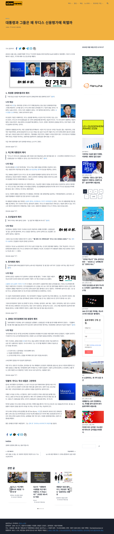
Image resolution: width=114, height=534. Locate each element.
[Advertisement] (93, 106)
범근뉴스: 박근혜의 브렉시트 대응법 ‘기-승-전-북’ (17, 489)
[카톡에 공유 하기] (24, 48)
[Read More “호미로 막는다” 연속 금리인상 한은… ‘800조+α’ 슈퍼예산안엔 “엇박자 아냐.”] (93, 249)
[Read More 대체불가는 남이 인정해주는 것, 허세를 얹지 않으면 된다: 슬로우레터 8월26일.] (93, 391)
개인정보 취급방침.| (77, 530)
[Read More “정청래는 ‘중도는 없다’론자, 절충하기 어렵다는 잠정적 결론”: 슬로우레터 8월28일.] (93, 167)
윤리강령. (87, 530)
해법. (81, 3)
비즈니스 (7, 18)
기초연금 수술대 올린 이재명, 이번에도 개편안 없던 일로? (92, 155)
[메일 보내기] (31, 48)
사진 (13, 105)
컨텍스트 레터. (88, 175)
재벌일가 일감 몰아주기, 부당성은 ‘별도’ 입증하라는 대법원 (63, 491)
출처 (52, 97)
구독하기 (89, 352)
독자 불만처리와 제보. (97, 530)
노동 (83, 375)
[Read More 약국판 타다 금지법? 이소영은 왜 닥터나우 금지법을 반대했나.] (93, 417)
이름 (86, 336)
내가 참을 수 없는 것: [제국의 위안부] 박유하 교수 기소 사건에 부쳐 (22, 454)
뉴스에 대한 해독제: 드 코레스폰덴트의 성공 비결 (61, 452)
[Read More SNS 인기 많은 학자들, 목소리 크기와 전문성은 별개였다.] (93, 301)
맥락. (93, 424)
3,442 (93, 196)
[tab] (37, 508)
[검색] (99, 446)
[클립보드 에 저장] (34, 48)
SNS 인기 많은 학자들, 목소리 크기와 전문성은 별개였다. (92, 312)
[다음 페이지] (70, 489)
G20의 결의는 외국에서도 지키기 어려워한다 (38, 201)
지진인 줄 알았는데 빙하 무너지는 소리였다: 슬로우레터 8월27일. (93, 288)
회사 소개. (22, 523)
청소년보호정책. (65, 530)
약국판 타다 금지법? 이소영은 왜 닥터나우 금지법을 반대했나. (92, 429)
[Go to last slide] (10, 489)
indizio (7, 27)
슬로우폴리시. (85, 151)
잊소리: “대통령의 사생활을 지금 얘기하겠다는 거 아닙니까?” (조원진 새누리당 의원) (40, 492)
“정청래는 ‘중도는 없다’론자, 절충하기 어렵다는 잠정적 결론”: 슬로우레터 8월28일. (92, 180)
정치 (83, 175)
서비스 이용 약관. (53, 530)
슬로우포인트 (85, 309)
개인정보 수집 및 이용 (95, 345)
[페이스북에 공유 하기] (16, 48)
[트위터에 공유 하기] (20, 48)
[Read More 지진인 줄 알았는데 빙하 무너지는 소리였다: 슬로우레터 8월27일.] (93, 275)
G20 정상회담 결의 (34, 169)
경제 (90, 424)
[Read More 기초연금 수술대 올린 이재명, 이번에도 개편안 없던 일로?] (93, 144)
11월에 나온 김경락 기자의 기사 (15, 284)
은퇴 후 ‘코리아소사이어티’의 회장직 (40, 423)
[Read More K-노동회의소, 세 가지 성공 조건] (93, 367)
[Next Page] (100, 196)
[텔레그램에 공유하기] (27, 48)
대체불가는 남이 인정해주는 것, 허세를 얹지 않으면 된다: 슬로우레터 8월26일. (92, 403)
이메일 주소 (88, 328)
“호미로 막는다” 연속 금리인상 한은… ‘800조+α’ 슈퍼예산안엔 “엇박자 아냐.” (93, 261)
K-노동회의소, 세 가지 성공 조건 (92, 378)
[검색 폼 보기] (107, 3)
